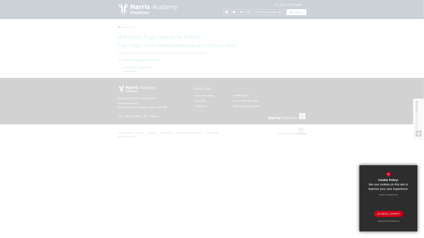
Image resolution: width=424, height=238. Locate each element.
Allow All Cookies (388, 214)
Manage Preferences (388, 221)
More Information (388, 195)
